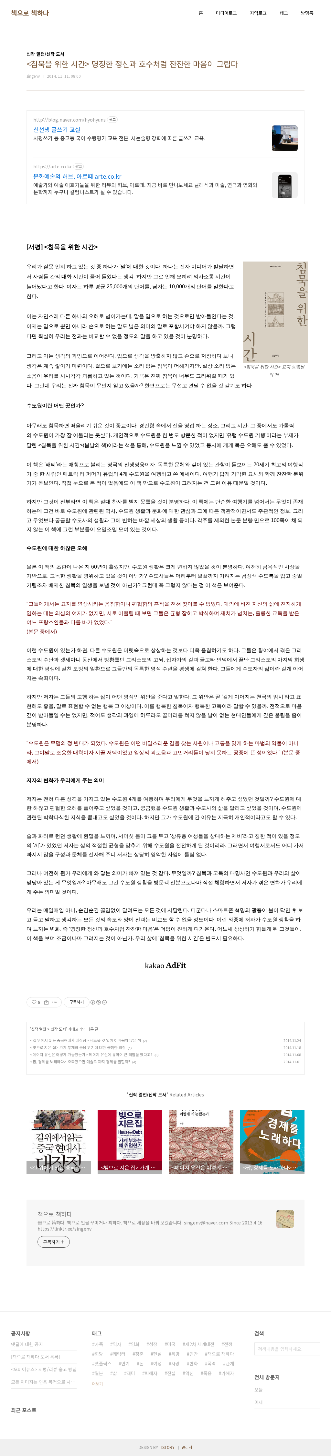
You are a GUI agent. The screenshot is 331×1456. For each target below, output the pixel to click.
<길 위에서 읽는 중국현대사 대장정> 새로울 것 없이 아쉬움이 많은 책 (85, 1040)
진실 (171, 1373)
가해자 (227, 1373)
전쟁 (228, 1344)
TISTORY (167, 1447)
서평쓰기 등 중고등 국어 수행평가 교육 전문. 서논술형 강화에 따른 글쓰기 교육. (119, 138)
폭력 (212, 1363)
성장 (153, 1344)
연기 (125, 1363)
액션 (189, 1373)
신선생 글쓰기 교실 (56, 129)
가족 (99, 1344)
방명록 (307, 13)
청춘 (139, 1354)
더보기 (97, 1383)
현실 (157, 1354)
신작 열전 (38, 1029)
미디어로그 (226, 13)
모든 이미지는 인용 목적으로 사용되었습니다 (44, 1382)
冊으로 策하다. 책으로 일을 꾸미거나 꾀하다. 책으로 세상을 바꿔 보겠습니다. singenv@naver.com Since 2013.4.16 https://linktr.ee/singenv (149, 1225)
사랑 (175, 1363)
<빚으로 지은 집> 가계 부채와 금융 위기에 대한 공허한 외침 (78, 1047)
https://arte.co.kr (52, 166)
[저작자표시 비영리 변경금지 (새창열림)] (98, 1002)
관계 (230, 1363)
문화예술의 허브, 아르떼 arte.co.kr (77, 176)
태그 (284, 13)
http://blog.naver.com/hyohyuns (69, 120)
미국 (171, 1344)
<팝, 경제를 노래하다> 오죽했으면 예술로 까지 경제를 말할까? (80, 1061)
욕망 (175, 1354)
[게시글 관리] (54, 1002)
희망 (99, 1354)
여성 (157, 1363)
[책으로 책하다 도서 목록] (35, 1356)
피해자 (151, 1373)
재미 (131, 1373)
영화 (135, 1344)
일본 (99, 1373)
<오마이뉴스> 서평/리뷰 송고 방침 (44, 1369)
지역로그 (258, 13)
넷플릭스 (103, 1363)
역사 (117, 1344)
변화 (193, 1363)
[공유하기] (46, 1002)
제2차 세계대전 (199, 1344)
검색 (313, 1349)
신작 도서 (58, 1029)
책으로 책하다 (30, 12)
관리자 (187, 1447)
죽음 (207, 1373)
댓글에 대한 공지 (27, 1344)
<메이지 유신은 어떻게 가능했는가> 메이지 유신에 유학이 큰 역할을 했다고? (91, 1054)
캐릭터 (119, 1354)
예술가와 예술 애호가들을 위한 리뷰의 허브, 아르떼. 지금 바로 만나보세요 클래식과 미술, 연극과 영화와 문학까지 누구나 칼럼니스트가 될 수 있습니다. (145, 188)
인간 (193, 1354)
